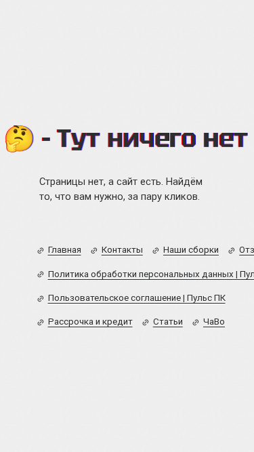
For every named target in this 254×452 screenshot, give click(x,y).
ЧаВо (214, 321)
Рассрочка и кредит (90, 321)
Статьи (168, 321)
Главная (64, 250)
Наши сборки (191, 250)
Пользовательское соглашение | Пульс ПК (137, 298)
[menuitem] (59, 250)
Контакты (122, 250)
